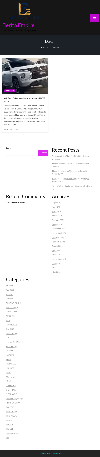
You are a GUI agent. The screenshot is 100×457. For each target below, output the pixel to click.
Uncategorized (12, 433)
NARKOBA (11, 385)
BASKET (9, 294)
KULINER (10, 368)
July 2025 (56, 250)
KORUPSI (10, 355)
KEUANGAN (11, 350)
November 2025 (59, 233)
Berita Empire (18, 25)
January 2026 (57, 224)
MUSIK (9, 381)
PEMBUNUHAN (13, 403)
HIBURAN (10, 337)
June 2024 (56, 267)
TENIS (9, 420)
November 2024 (59, 259)
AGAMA (9, 285)
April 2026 (56, 211)
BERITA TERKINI (13, 303)
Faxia (16, 129)
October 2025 (58, 237)
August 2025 (57, 246)
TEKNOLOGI (11, 416)
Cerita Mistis (11, 311)
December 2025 (58, 228)
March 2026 (57, 215)
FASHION (10, 316)
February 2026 (58, 220)
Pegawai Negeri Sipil (14, 398)
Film (8, 320)
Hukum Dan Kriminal (14, 342)
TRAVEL (9, 429)
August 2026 (57, 202)
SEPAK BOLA (11, 411)
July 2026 (56, 207)
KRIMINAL (11, 364)
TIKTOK (9, 424)
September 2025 (59, 242)
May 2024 (56, 272)
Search (8, 148)
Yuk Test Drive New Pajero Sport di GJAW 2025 (24, 100)
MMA (8, 372)
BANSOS (10, 290)
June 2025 (56, 254)
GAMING (10, 329)
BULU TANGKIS (13, 307)
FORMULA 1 (11, 325)
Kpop (8, 359)
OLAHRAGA (11, 390)
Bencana (9, 298)
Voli (7, 437)
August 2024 (57, 263)
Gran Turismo (11, 333)
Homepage (45, 48)
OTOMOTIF (10, 91)
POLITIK (10, 407)
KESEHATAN (11, 346)
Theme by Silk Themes (50, 453)
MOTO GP (10, 377)
